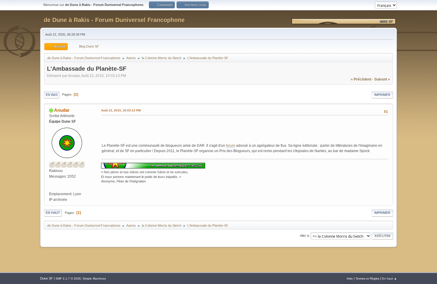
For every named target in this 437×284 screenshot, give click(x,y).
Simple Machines (94, 278)
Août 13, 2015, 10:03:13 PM (121, 110)
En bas (51, 95)
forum (230, 145)
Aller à (304, 235)
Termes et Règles (367, 278)
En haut (53, 212)
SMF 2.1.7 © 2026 (68, 278)
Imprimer (382, 95)
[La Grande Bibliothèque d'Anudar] (51, 188)
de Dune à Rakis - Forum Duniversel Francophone (114, 20)
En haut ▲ (389, 278)
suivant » (382, 79)
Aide (350, 278)
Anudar (62, 110)
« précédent (361, 79)
